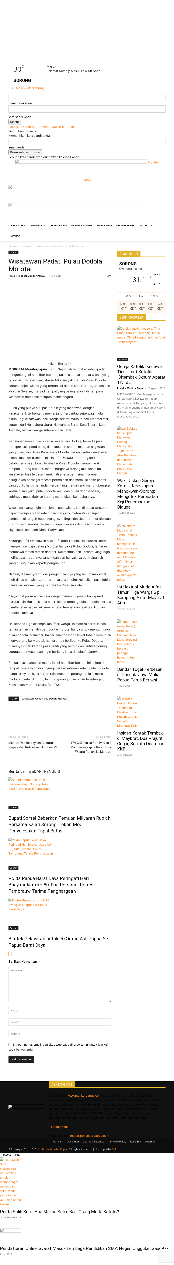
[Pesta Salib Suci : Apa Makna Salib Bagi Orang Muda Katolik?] (87, 1181)
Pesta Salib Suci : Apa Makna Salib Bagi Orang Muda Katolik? (60, 1211)
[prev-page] (9, 954)
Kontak (15, 235)
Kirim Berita (104, 225)
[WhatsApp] (32, 285)
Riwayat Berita (125, 225)
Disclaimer (72, 1141)
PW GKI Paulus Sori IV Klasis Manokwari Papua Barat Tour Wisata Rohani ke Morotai (91, 747)
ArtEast (116, 1149)
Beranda (13, 246)
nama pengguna (20, 103)
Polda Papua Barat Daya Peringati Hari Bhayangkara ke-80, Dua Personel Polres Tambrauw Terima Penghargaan (50, 885)
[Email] (61, 285)
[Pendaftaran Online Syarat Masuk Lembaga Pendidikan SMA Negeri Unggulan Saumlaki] (87, 1235)
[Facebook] (12, 285)
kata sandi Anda (19, 117)
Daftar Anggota (82, 225)
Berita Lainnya (21, 771)
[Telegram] (71, 285)
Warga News (59, 225)
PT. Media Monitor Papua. (53, 1149)
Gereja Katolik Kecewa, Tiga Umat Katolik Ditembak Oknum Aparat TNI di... (141, 374)
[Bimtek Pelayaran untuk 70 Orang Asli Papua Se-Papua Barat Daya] (59, 914)
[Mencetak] (81, 285)
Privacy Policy (118, 1141)
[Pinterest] (52, 285)
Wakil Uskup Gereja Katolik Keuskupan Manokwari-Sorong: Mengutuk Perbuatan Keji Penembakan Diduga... (137, 494)
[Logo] (76, 188)
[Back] (54, 62)
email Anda (16, 147)
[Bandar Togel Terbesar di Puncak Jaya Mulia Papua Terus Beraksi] (141, 641)
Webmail (150, 1141)
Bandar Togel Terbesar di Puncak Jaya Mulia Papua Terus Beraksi (139, 675)
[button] (160, 190)
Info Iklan (145, 225)
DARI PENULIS (47, 771)
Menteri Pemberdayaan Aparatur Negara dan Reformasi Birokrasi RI (32, 745)
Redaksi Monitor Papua (31, 275)
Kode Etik (135, 1141)
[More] (91, 285)
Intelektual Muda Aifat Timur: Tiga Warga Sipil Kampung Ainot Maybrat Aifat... (140, 594)
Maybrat (122, 359)
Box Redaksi (18, 225)
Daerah (27, 246)
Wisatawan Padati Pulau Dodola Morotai (44, 698)
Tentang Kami (38, 225)
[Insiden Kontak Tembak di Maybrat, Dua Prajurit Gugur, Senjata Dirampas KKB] (141, 712)
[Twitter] (22, 285)
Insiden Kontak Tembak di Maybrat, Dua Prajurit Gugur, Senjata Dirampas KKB (140, 741)
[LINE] (42, 285)
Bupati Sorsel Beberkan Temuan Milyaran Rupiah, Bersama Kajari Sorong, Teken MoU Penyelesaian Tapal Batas (59, 824)
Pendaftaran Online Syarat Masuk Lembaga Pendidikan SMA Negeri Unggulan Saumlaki (85, 1248)
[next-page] (12, 954)
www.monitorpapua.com (84, 1095)
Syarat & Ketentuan (94, 1141)
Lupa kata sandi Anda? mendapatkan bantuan (41, 127)
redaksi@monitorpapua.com (89, 1135)
